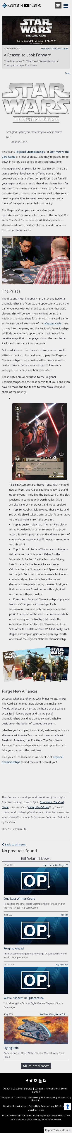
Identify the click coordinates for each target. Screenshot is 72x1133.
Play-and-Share (62, 964)
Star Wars (46, 802)
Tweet (67, 73)
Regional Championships (30, 151)
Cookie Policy (20, 1097)
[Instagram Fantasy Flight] (36, 1080)
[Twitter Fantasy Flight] (31, 1080)
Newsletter (36, 1100)
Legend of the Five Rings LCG (55, 865)
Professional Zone (56, 1088)
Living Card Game (38, 807)
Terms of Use (33, 1097)
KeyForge (64, 915)
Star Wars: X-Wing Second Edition (54, 1014)
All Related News (36, 1066)
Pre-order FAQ (64, 1097)
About (7, 1088)
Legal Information (48, 1097)
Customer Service (22, 1088)
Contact (36, 1092)
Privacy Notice (7, 1097)
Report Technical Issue (58, 1130)
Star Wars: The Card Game (54, 48)
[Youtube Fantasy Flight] (41, 1080)
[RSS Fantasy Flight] (44, 1080)
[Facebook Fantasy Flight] (27, 1080)
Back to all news (15, 844)
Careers (39, 1088)
